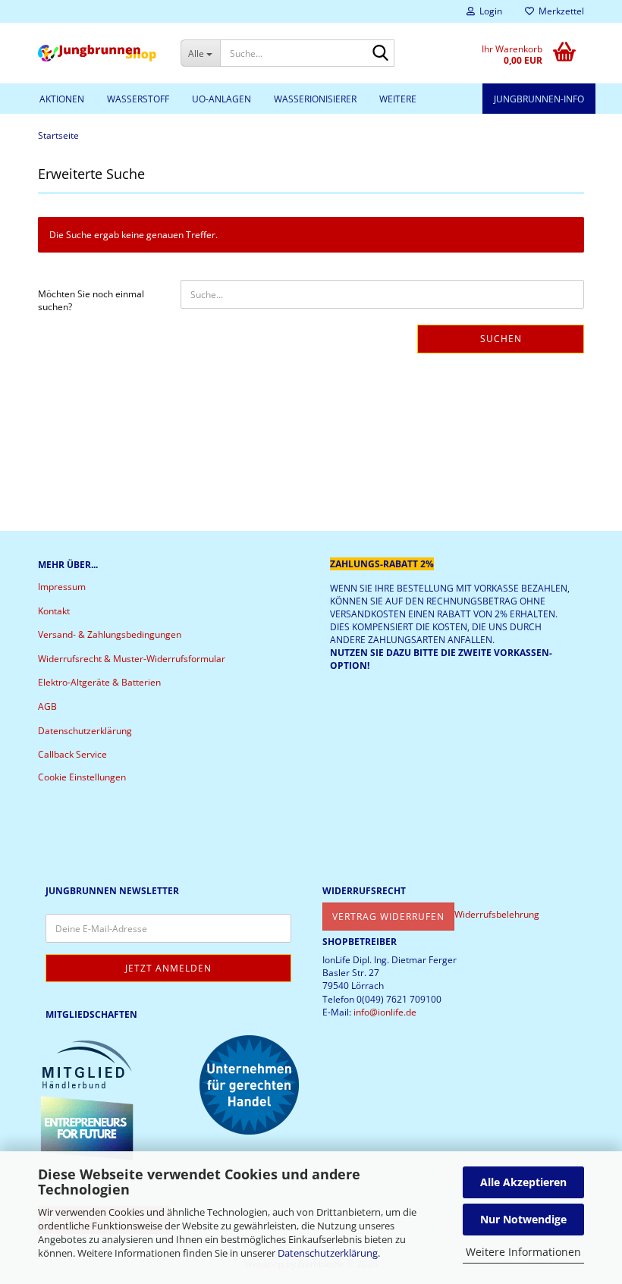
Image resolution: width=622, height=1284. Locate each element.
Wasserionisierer (315, 99)
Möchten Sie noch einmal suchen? (91, 300)
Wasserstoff (138, 99)
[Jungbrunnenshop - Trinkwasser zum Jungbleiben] (98, 53)
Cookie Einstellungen (82, 777)
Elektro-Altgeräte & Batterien (99, 682)
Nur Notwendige (523, 1219)
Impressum (62, 586)
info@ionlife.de (384, 1012)
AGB (47, 706)
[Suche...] (380, 53)
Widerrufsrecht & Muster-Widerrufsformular (131, 658)
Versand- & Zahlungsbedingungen (109, 634)
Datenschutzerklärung (328, 1253)
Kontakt (54, 610)
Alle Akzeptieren (523, 1182)
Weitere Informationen (523, 1252)
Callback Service (72, 754)
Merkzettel (559, 11)
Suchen (501, 338)
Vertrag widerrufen (388, 916)
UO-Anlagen (221, 99)
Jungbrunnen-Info (539, 99)
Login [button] (488, 11)
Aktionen (61, 99)
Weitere (397, 99)
